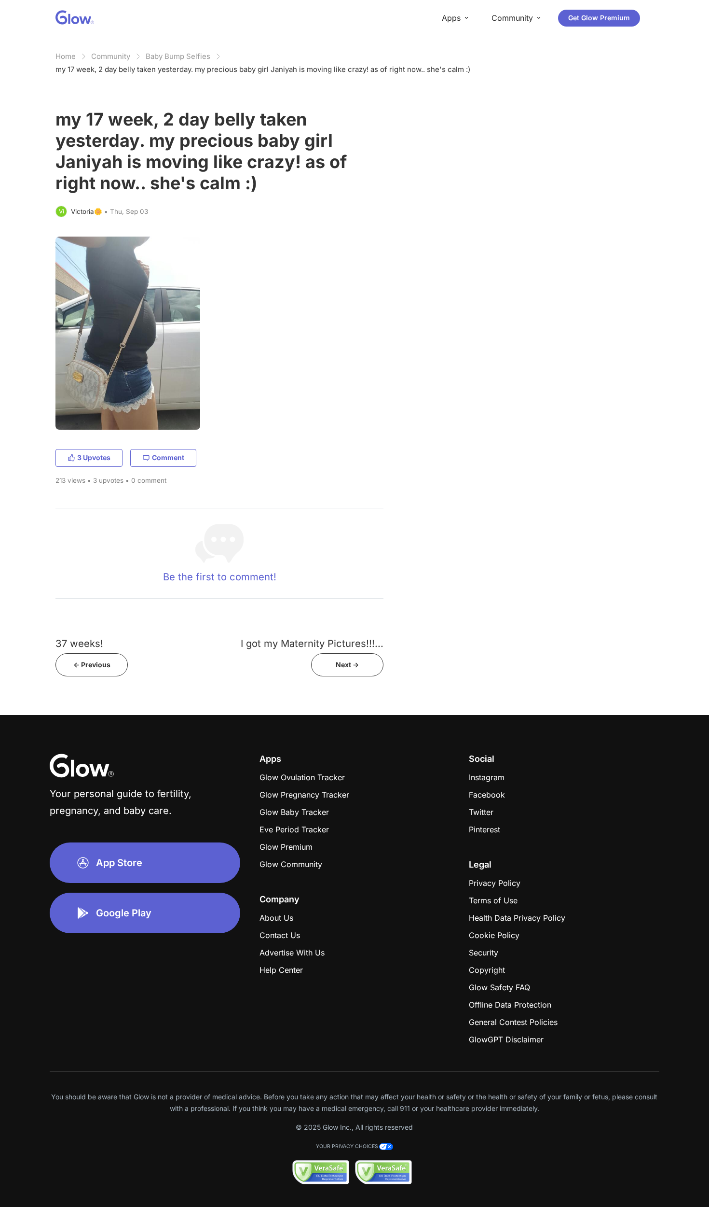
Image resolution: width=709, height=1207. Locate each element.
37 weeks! (79, 643)
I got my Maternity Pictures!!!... (312, 643)
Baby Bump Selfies (178, 56)
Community (110, 56)
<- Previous (91, 664)
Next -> (347, 664)
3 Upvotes (93, 457)
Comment (168, 457)
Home (65, 56)
